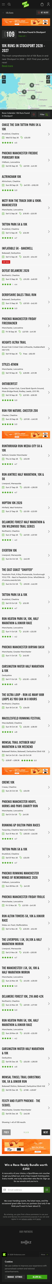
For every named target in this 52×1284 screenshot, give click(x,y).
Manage (14, 1277)
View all (22, 36)
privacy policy (27, 1219)
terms (38, 1219)
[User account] (48, 4)
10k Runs (9, 12)
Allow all (37, 1277)
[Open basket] (42, 4)
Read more (7, 65)
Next (45, 1132)
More (43, 1254)
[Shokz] (26, 1242)
